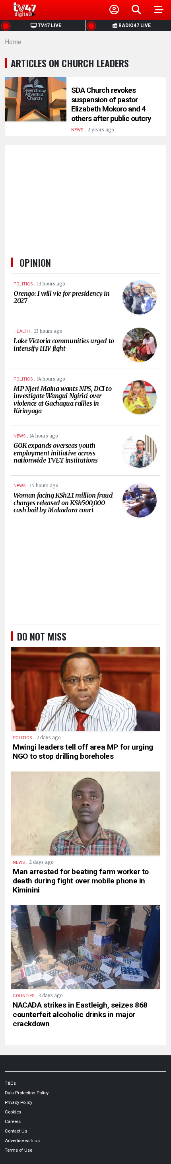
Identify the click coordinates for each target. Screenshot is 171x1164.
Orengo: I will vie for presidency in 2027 (61, 297)
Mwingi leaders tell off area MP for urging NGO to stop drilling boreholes (83, 751)
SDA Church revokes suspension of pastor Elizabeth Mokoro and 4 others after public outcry (111, 104)
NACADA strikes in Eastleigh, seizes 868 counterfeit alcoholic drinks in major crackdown (80, 1014)
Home (13, 42)
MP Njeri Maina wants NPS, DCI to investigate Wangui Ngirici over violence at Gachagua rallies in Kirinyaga (63, 400)
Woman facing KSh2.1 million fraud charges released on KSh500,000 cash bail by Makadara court (63, 502)
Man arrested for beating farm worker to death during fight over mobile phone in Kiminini (81, 880)
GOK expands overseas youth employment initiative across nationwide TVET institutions (55, 452)
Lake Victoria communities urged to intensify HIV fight (64, 344)
